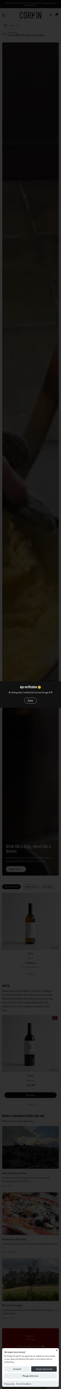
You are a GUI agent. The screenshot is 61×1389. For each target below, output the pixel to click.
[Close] (57, 1350)
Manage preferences (30, 1376)
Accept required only (44, 1369)
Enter (30, 700)
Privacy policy (9, 1384)
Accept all (17, 1369)
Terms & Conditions (23, 1384)
